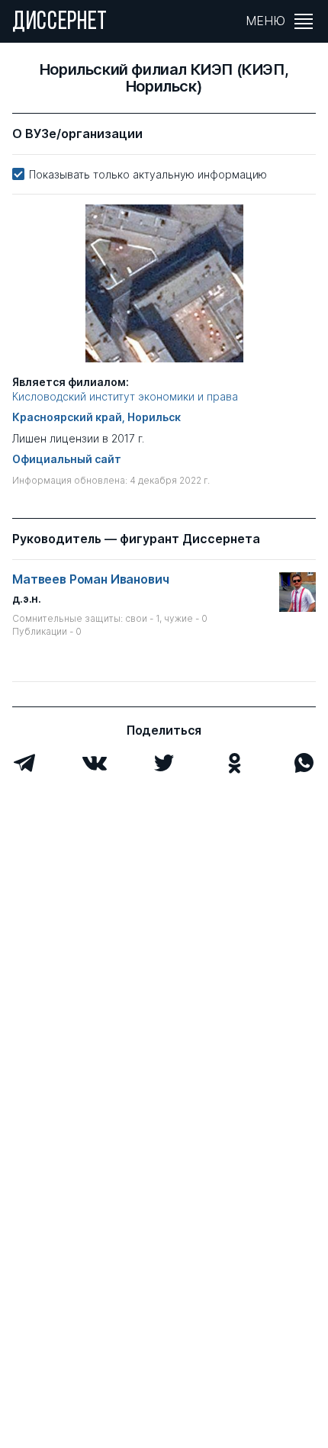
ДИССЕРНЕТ (60, 23)
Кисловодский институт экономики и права (125, 397)
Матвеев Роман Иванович (90, 579)
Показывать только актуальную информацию (148, 174)
